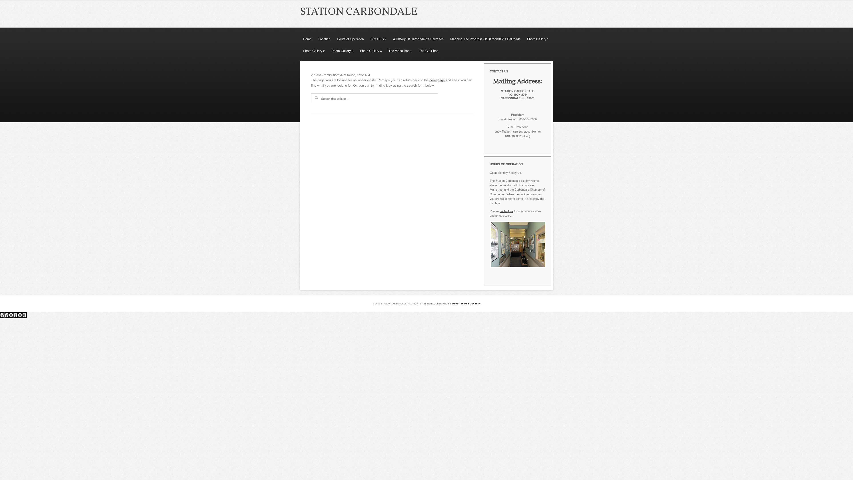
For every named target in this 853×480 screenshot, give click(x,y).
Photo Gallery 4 (371, 50)
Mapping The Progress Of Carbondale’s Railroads (485, 39)
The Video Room (400, 50)
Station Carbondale (358, 12)
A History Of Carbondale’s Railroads (418, 39)
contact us (506, 211)
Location (324, 39)
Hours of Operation (350, 39)
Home (307, 39)
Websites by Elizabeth (466, 303)
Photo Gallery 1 (538, 39)
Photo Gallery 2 (314, 50)
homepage (437, 80)
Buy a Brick (378, 39)
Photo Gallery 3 (342, 50)
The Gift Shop (428, 50)
